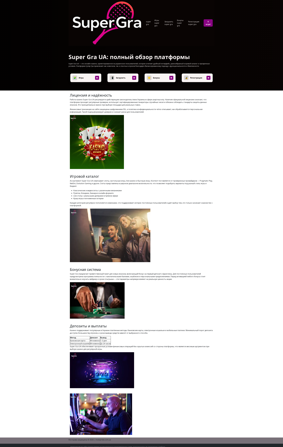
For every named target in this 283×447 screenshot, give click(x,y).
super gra (148, 22)
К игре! (208, 22)
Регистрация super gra (193, 22)
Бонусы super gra (180, 23)
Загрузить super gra (168, 22)
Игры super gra (156, 23)
